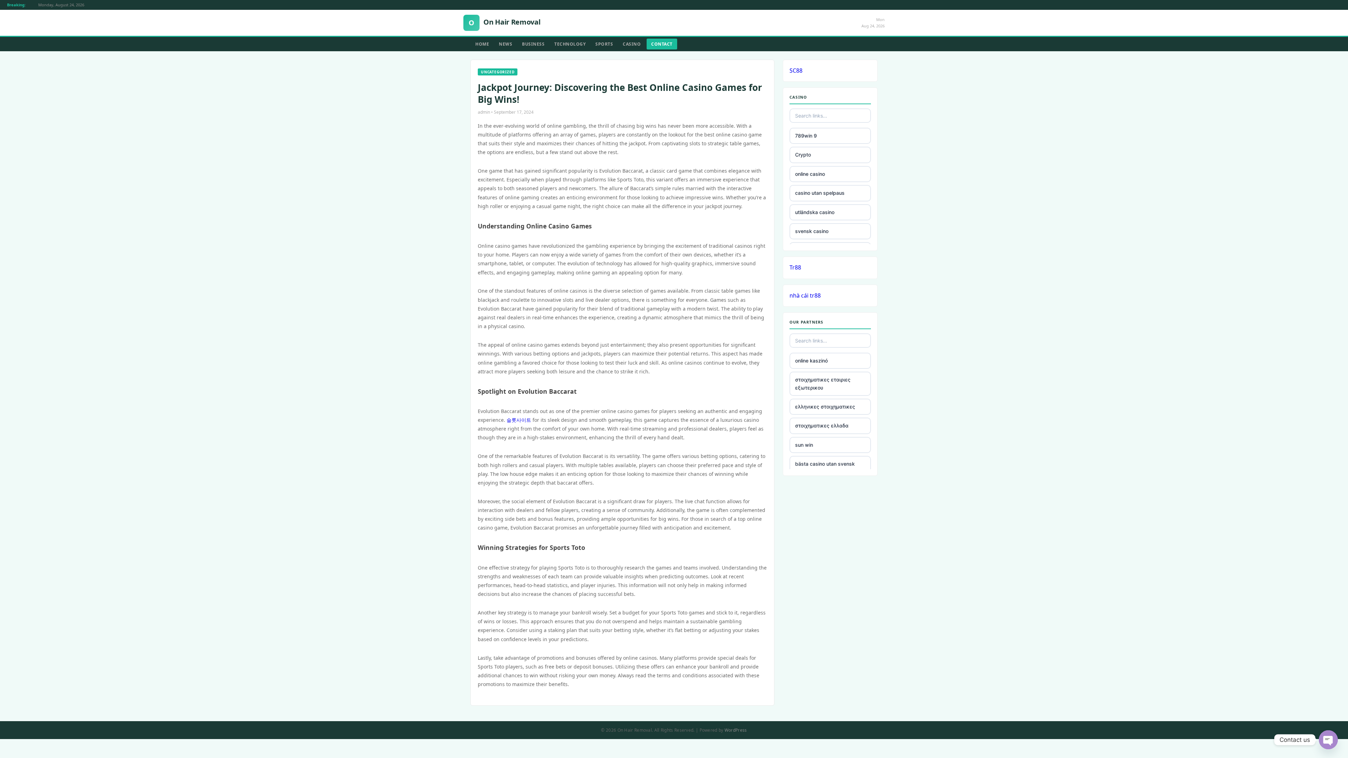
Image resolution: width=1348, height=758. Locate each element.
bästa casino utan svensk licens (825, 467)
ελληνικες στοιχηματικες (825, 407)
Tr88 (795, 267)
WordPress (736, 730)
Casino (632, 44)
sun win (804, 445)
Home (482, 44)
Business (533, 44)
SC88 (795, 70)
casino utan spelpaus (820, 193)
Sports (604, 44)
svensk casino (811, 231)
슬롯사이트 (519, 420)
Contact (662, 44)
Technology (570, 44)
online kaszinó (811, 361)
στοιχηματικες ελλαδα (821, 425)
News (505, 44)
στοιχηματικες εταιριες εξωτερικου (823, 383)
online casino (810, 174)
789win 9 (806, 136)
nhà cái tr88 (805, 295)
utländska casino (814, 212)
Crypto (803, 155)
